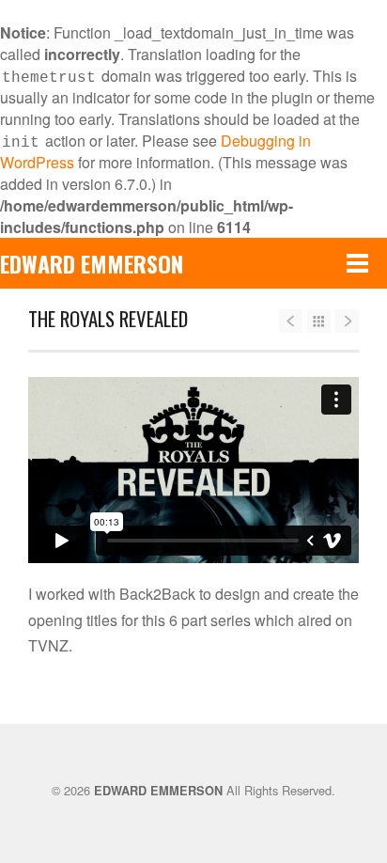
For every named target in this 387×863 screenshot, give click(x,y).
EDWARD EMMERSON (91, 263)
